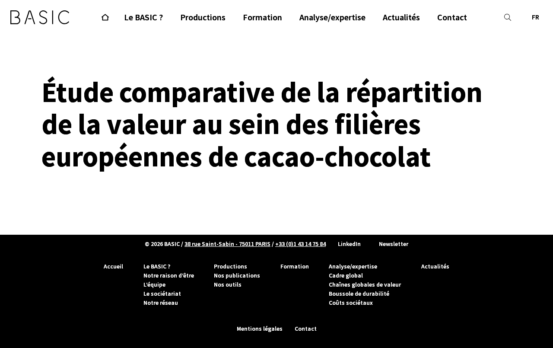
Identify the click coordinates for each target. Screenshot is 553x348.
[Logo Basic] (40, 17)
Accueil (113, 266)
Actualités (435, 266)
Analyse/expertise (353, 266)
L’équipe (154, 284)
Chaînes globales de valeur (365, 284)
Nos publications (237, 275)
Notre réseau (160, 303)
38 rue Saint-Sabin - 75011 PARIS (227, 244)
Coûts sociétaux (351, 303)
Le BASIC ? (156, 266)
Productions (230, 266)
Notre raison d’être (168, 275)
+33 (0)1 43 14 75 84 (300, 244)
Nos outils (228, 284)
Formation (294, 266)
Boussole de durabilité (359, 294)
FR (535, 17)
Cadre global (346, 275)
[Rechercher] (507, 17)
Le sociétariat (162, 294)
